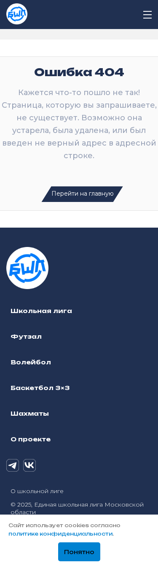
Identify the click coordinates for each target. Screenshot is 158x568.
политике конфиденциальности (60, 534)
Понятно (79, 552)
